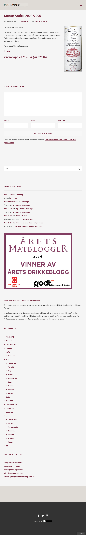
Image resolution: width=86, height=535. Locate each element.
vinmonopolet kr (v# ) (25, 57)
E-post (34, 120)
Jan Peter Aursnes (11, 201)
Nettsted (61, 120)
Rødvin (24, 21)
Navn (6, 120)
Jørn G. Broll (42, 21)
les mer (7, 51)
